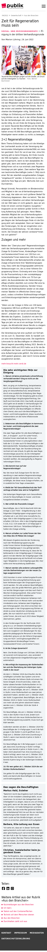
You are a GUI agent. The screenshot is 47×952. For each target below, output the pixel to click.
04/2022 (5, 15)
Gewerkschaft (16, 15)
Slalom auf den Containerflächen (18, 911)
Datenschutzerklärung (15, 938)
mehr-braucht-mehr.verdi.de (13, 363)
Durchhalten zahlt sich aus (15, 921)
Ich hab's (7, 908)
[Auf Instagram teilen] (12, 888)
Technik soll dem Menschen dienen (19, 914)
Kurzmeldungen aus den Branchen (19, 904)
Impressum (20, 932)
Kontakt (6, 932)
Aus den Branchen (31, 15)
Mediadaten (37, 932)
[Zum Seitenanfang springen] (39, 945)
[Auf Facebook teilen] (3, 888)
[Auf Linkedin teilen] (8, 888)
